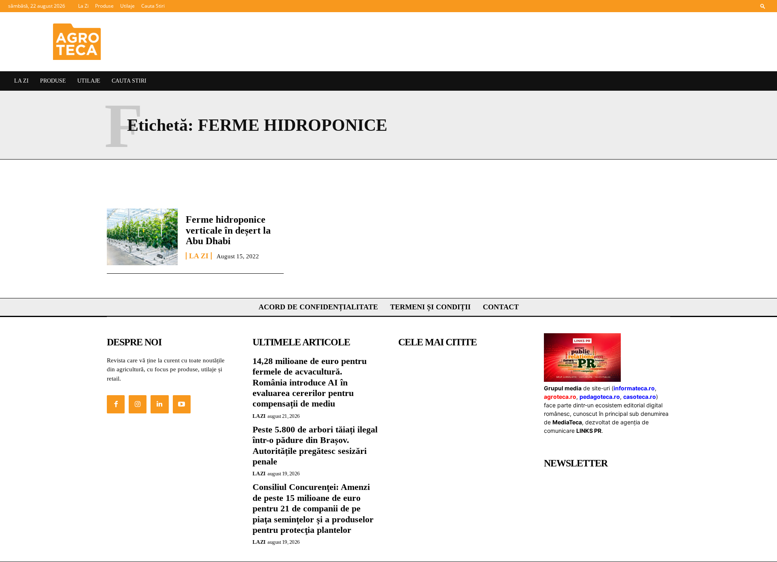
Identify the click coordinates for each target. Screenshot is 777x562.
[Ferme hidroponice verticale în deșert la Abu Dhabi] (142, 237)
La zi (198, 256)
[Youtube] (182, 404)
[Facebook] (116, 404)
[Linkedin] (159, 404)
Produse (104, 5)
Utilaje (127, 5)
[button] (763, 6)
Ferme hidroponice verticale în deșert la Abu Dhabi (228, 230)
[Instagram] (137, 404)
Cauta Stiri (153, 5)
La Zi (83, 5)
